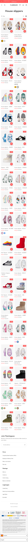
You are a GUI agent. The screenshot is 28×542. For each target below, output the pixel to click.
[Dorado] (2, 41)
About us (4, 471)
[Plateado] (4, 41)
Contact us (5, 474)
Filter (4, 16)
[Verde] (2, 408)
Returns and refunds (7, 461)
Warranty (4, 464)
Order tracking (5, 477)
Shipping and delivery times (8, 458)
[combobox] (14, 535)
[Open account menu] (23, 5)
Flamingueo (15, 503)
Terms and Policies (14, 506)
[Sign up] (24, 444)
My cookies (5, 497)
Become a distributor (6, 480)
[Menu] (1, 5)
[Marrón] (4, 408)
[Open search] (4, 5)
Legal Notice (5, 494)
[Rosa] (2, 233)
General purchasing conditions (8, 491)
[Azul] (4, 233)
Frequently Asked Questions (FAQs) (9, 455)
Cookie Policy (5, 488)
